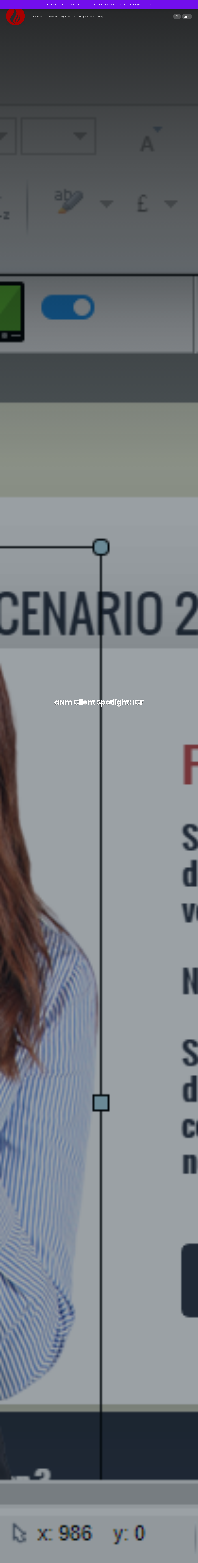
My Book (66, 16)
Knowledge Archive (84, 16)
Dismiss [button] (147, 4)
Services (53, 16)
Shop (100, 16)
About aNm (39, 16)
